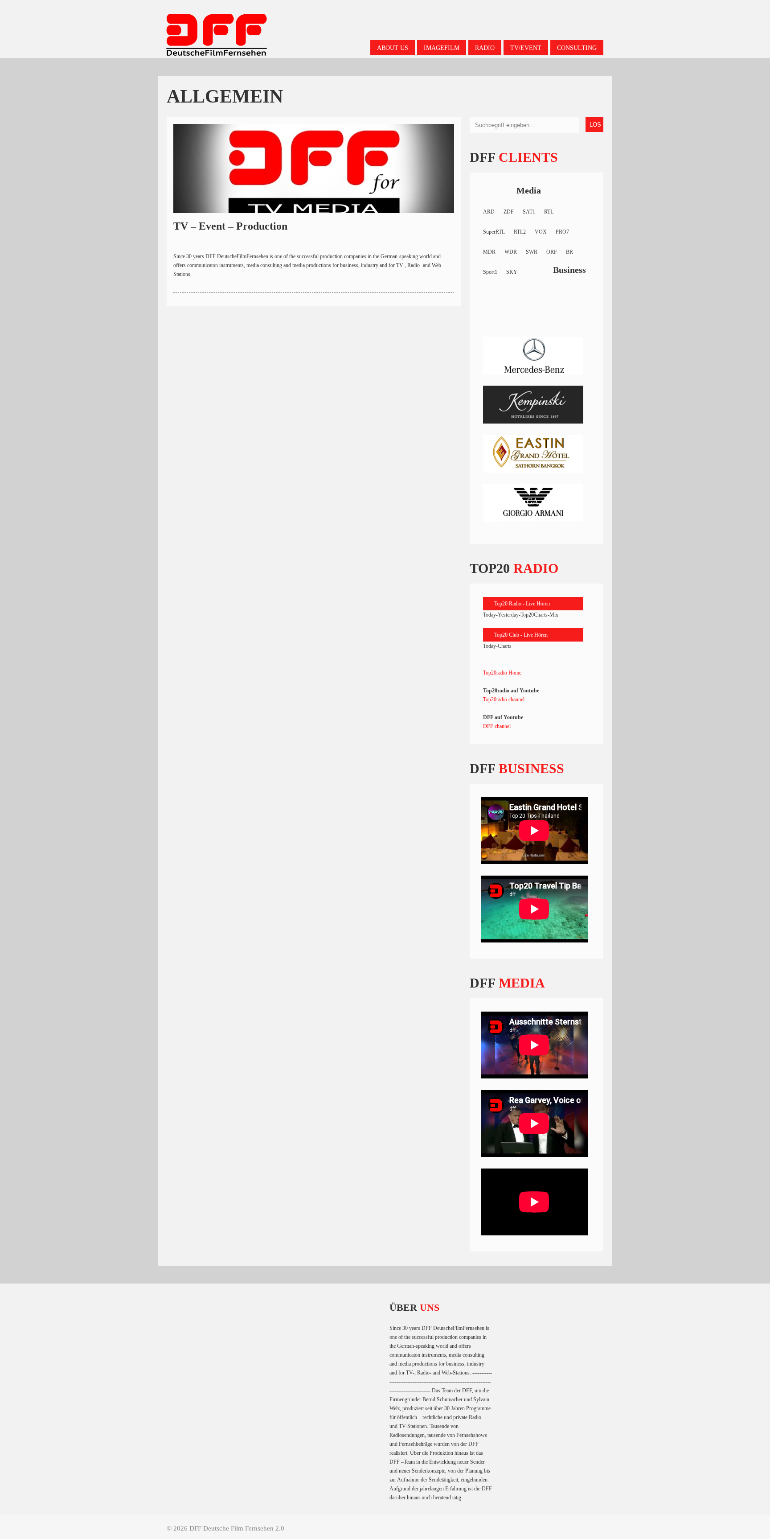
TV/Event (525, 48)
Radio (485, 48)
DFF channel (497, 726)
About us (392, 48)
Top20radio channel (503, 699)
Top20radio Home (502, 673)
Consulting (577, 48)
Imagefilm (441, 48)
